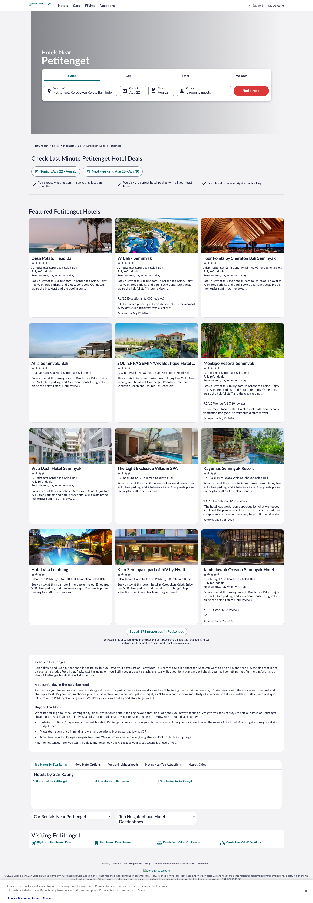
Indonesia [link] (68, 145)
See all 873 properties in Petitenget (157, 631)
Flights (90, 5)
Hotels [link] (55, 145)
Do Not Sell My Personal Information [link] (174, 863)
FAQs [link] (148, 863)
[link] (62, 843)
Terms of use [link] (120, 863)
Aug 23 (163, 92)
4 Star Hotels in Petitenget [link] (112, 781)
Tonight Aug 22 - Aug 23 (58, 171)
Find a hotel (251, 91)
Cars (76, 5)
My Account (276, 5)
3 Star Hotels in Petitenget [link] (175, 781)
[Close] (306, 891)
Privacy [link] (106, 863)
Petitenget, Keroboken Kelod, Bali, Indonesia (85, 92)
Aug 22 (134, 92)
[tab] (72, 76)
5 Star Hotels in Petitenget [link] (50, 781)
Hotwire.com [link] (41, 145)
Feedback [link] (203, 863)
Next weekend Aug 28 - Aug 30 (115, 171)
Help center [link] (135, 863)
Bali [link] (80, 145)
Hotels (63, 5)
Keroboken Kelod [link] (96, 145)
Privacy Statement (19, 898)
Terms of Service (42, 898)
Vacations (107, 5)
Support (257, 5)
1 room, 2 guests (198, 92)
